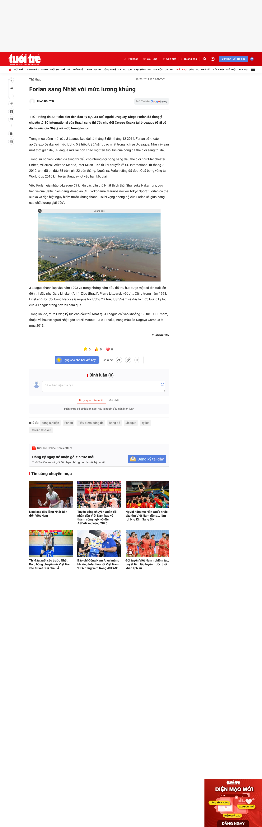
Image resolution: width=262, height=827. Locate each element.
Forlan (68, 423)
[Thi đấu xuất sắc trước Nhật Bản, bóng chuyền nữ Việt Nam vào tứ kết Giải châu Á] (51, 543)
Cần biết (171, 59)
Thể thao (180, 69)
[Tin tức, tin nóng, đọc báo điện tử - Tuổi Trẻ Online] (24, 59)
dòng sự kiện (50, 423)
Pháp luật (79, 69)
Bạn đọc (244, 69)
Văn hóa (158, 69)
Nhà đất (206, 69)
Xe (119, 69)
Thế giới (65, 69)
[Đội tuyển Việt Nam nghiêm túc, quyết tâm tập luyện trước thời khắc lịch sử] (147, 543)
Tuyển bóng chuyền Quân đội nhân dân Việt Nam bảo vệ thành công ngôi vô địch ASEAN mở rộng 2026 (97, 517)
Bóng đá (114, 423)
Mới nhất (19, 69)
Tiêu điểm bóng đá (91, 423)
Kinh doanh (94, 69)
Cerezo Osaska (41, 430)
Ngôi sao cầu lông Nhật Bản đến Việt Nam (48, 513)
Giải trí (169, 69)
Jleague (130, 423)
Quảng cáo (190, 59)
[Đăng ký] (147, 459)
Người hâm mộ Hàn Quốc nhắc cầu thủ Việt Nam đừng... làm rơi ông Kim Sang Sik (147, 515)
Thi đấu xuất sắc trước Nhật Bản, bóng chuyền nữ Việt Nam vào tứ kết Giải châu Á (50, 564)
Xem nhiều (33, 69)
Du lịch (127, 69)
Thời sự (54, 69)
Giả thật (231, 69)
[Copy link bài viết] (128, 360)
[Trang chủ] (10, 69)
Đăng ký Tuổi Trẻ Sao (233, 59)
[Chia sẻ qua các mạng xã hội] (137, 360)
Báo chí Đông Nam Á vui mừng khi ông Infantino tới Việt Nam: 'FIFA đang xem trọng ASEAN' (98, 564)
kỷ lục (145, 423)
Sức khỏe (218, 69)
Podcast (133, 59)
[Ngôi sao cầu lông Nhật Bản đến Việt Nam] (51, 494)
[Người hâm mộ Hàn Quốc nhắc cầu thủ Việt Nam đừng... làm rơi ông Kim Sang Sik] (147, 494)
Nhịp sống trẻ (142, 69)
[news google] (151, 101)
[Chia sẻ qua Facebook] (119, 360)
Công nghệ (109, 69)
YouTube (152, 59)
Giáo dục (194, 69)
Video (44, 69)
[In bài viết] (11, 141)
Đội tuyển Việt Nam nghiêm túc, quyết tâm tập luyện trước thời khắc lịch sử (147, 564)
